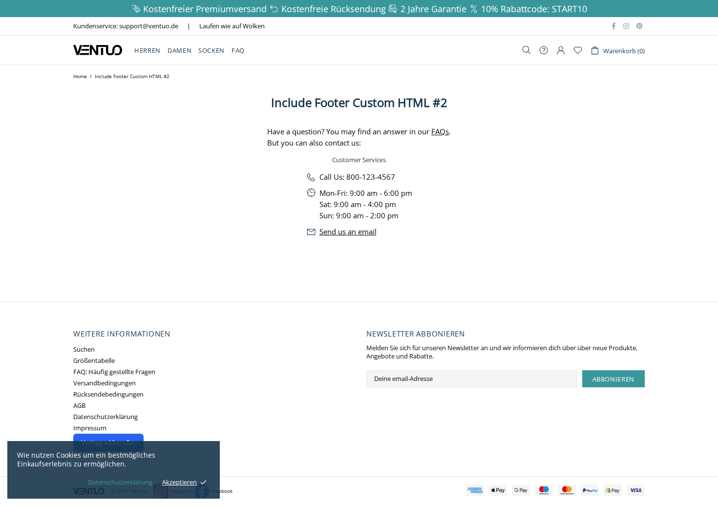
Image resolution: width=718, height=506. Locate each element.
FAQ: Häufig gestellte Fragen (114, 372)
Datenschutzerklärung (105, 417)
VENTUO (97, 50)
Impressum (89, 428)
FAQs (440, 131)
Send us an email (348, 231)
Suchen (84, 349)
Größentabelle (94, 361)
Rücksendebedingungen (108, 394)
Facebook (221, 490)
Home (80, 76)
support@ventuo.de (148, 25)
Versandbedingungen (104, 383)
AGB (79, 405)
